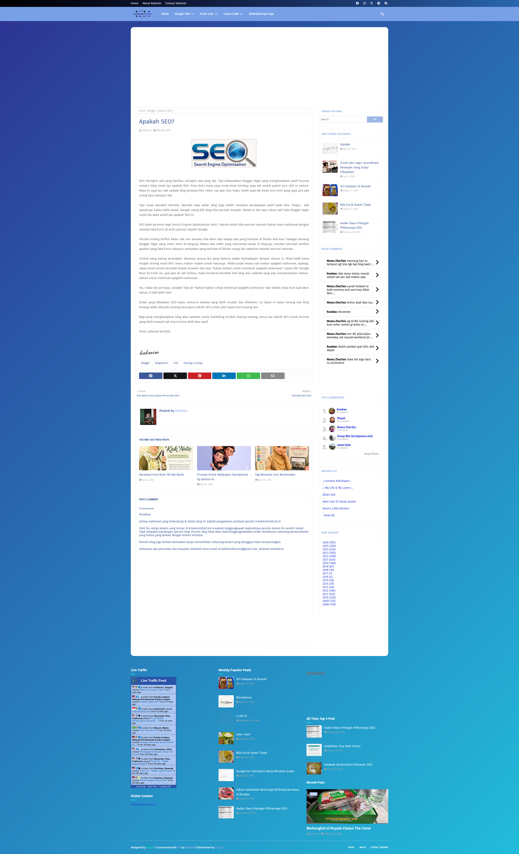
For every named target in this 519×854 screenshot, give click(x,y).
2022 (329, 556)
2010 (329, 597)
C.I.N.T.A (241, 716)
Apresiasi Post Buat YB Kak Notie (161, 474)
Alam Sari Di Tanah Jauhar (339, 501)
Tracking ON (165, 786)
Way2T (150, 847)
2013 (328, 587)
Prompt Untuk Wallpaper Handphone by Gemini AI (222, 477)
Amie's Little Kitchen (336, 508)
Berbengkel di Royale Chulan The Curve (339, 828)
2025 (329, 546)
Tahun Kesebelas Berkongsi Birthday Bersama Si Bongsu (267, 792)
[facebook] (357, 3)
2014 (328, 584)
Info (176, 363)
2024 (329, 549)
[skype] (385, 3)
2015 (328, 580)
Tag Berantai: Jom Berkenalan (275, 474)
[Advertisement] (259, 70)
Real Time (152, 786)
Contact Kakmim (175, 3)
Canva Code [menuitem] (231, 14)
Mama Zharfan (346, 427)
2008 (329, 604)
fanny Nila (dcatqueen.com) (355, 436)
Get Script (141, 786)
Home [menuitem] (165, 14)
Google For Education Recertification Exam (265, 771)
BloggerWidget (371, 454)
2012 (329, 590)
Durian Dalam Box (149, 702)
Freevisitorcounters (143, 804)
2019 (328, 566)
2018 (328, 570)
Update (345, 144)
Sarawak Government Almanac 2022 (348, 764)
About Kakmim (152, 3)
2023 (329, 553)
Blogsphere (161, 363)
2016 (327, 577)
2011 (329, 594)
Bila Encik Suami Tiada (355, 205)
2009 (329, 601)
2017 (327, 573)
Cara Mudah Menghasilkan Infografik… (148, 719)
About (362, 847)
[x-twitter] (371, 3)
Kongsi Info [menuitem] (182, 14)
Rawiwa (342, 409)
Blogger (152, 110)
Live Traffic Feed (153, 680)
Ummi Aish (344, 445)
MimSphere (244, 697)
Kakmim (146, 130)
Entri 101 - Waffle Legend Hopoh (156, 771)
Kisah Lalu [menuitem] (206, 14)
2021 (329, 559)
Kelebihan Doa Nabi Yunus (342, 746)
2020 (329, 563)
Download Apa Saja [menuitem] (261, 14)
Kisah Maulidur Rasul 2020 (153, 780)
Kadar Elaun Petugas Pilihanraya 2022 (354, 225)
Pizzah (341, 418)
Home (134, 3)
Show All (329, 515)
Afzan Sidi (329, 494)
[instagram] (364, 3)
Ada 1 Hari (243, 734)
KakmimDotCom (141, 711)
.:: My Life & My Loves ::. (338, 488)
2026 (329, 542)
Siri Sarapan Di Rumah (355, 186)
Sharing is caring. (193, 363)
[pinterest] (378, 3)
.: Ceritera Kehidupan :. (337, 481)
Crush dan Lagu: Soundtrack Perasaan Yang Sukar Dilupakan (359, 167)
